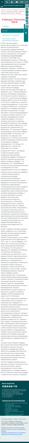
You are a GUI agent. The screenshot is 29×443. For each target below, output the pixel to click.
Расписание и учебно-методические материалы (10, 39)
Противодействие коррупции (12, 405)
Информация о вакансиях (11, 410)
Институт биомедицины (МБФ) (9, 11)
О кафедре (5, 26)
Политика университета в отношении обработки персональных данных (14, 414)
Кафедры (21, 11)
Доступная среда (9, 404)
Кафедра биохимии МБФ (8, 13)
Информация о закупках (11, 409)
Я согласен (5, 437)
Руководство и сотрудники (10, 35)
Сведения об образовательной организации (16, 403)
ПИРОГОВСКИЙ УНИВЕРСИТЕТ (13, 5)
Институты (24, 9)
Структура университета (13, 9)
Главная (3, 9)
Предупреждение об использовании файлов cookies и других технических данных (13, 429)
